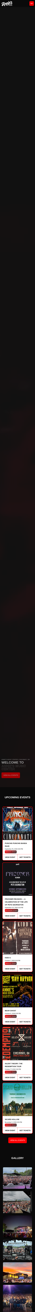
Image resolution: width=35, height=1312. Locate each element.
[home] (7, 3)
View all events (10, 775)
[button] (31, 3)
